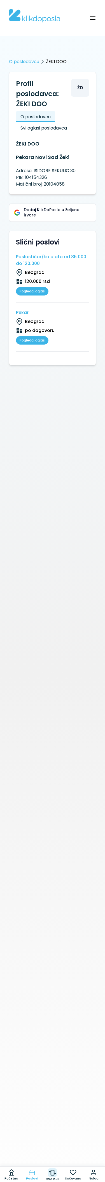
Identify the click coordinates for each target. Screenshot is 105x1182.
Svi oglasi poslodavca (43, 128)
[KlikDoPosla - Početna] (34, 15)
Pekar (22, 312)
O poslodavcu (24, 61)
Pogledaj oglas (32, 291)
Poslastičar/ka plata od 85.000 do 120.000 (51, 260)
